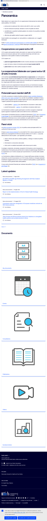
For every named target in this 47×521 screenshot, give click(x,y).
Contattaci (32, 498)
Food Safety (4, 485)
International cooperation (8, 11)
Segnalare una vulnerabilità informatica (9, 500)
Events (5, 303)
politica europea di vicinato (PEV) (11, 127)
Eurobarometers (7, 445)
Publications (6, 374)
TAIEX (34, 114)
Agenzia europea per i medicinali (11, 44)
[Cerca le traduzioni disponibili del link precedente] (37, 42)
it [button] (41, 4)
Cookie (35, 500)
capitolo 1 (18, 107)
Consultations (6, 339)
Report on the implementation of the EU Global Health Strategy (20, 192)
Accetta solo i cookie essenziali (27, 518)
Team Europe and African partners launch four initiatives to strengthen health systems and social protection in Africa (22, 217)
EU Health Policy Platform (7, 483)
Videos (5, 409)
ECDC (3, 153)
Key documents (7, 268)
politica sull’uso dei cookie (19, 512)
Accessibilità (25, 503)
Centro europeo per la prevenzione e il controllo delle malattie (21, 42)
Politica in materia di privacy (7, 503)
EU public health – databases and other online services (13, 465)
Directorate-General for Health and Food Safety (12, 474)
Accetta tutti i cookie (11, 518)
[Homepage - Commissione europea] (5, 4)
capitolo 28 (16, 104)
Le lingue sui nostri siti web (26, 500)
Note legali (18, 503)
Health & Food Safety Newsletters (13, 463)
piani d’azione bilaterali (12, 132)
